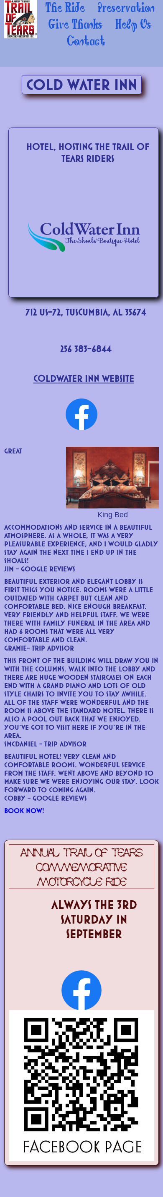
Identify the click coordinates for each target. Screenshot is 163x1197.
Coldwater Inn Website (83, 378)
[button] (65, 8)
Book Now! (24, 810)
